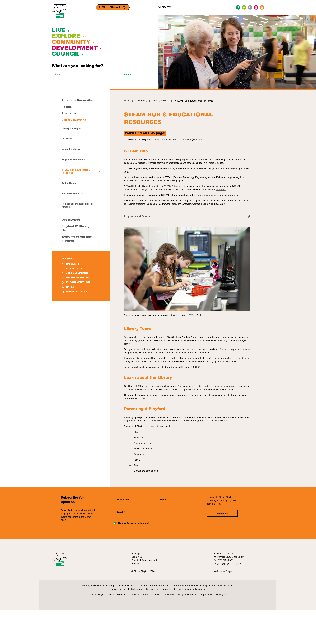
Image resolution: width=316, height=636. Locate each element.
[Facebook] (238, 7)
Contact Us (74, 269)
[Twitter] (244, 7)
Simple (229, 571)
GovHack (221, 190)
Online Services (77, 278)
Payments (72, 264)
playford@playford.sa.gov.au (228, 564)
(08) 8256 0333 (164, 7)
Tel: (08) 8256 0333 (223, 560)
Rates (70, 287)
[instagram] (256, 7)
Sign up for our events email (133, 523)
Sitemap (135, 554)
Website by (220, 571)
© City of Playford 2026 (143, 571)
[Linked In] (250, 7)
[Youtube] (262, 7)
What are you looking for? (77, 66)
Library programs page (207, 195)
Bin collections (77, 273)
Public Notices (76, 292)
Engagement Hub (78, 282)
